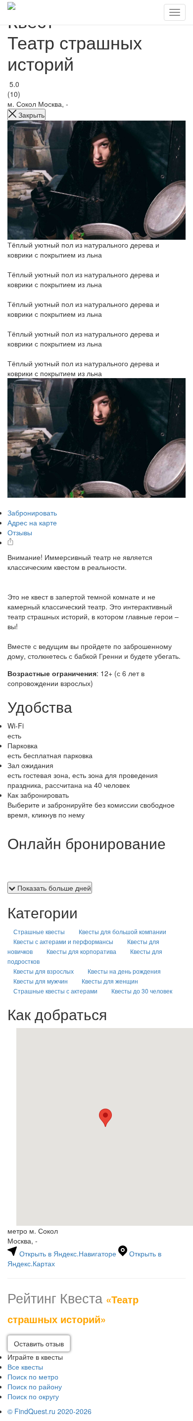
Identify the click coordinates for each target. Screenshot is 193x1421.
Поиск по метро (32, 1376)
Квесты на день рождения (124, 971)
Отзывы (19, 532)
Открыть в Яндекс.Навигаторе (67, 1253)
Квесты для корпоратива (81, 951)
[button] (105, 1118)
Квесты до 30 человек (141, 991)
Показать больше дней (53, 888)
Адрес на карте (32, 522)
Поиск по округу (33, 1396)
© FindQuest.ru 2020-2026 (49, 1411)
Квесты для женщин (110, 981)
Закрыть (30, 115)
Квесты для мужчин (40, 981)
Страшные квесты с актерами (55, 991)
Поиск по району (34, 1386)
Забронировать (32, 512)
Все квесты (25, 1367)
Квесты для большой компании (122, 931)
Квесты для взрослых (43, 971)
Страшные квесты (39, 931)
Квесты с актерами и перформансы (63, 941)
